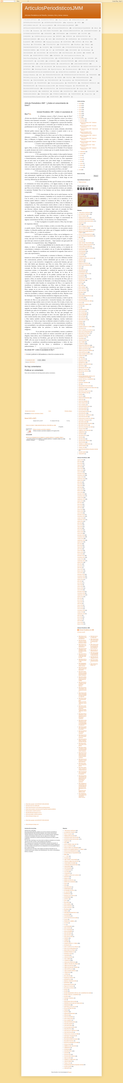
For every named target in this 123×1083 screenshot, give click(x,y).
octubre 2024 (80, 497)
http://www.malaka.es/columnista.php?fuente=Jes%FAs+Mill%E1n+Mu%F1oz (83, 701)
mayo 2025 (80, 485)
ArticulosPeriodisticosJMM (54, 8)
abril (81, 161)
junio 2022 (79, 545)
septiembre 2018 (81, 613)
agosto (81, 153)
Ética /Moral (26, 44)
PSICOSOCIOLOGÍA (28, 85)
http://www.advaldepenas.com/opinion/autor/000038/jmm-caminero (83, 673)
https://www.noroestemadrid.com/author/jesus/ (82, 645)
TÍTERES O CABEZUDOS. (60, 94)
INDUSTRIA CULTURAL (47, 58)
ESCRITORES (67, 41)
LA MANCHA (52, 61)
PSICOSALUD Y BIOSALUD (88, 83)
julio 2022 (79, 543)
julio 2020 (79, 581)
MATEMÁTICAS (75, 66)
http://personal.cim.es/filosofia (94, 637)
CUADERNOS (73, 33)
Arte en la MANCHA (47, 25)
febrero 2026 (80, 470)
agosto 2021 (80, 562)
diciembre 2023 (81, 514)
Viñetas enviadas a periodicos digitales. (42, 429)
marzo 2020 (80, 586)
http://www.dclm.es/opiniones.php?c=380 (83, 660)
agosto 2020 (80, 579)
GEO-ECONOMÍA (28, 52)
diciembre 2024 (81, 494)
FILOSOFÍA (46, 47)
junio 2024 (79, 504)
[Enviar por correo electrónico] (38, 360)
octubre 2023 (80, 518)
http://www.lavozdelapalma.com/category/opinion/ (83, 760)
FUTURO (42, 50)
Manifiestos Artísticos (61, 66)
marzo (81, 163)
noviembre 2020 (81, 576)
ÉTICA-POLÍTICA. (65, 44)
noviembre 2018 (81, 610)
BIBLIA (96, 28)
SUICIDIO (80, 91)
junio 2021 (79, 566)
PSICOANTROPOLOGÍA (81, 80)
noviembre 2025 (81, 475)
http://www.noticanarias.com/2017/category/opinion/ (83, 769)
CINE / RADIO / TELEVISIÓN (50, 30)
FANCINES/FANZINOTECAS (30, 47)
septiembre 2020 (81, 577)
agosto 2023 (80, 521)
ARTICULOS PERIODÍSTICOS (60, 28)
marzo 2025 (80, 489)
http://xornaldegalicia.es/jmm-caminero (83, 732)
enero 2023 (80, 533)
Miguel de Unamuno (56, 69)
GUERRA (79, 52)
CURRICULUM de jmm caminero (43, 36)
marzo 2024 (80, 509)
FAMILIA (87, 44)
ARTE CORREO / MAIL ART (30, 25)
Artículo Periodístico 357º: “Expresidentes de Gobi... (86, 133)
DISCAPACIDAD (60, 39)
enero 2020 (80, 589)
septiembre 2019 (81, 595)
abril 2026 (79, 466)
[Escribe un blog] (40, 360)
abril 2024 (79, 507)
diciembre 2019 (81, 591)
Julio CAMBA (40, 61)
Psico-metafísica (66, 80)
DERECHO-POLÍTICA (82, 36)
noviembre (82, 120)
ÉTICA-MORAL (38, 44)
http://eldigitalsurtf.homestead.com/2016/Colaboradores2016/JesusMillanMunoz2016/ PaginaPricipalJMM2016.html (82, 788)
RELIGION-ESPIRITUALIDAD (31, 88)
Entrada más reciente (30, 411)
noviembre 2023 (81, 516)
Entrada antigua (68, 411)
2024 (80, 107)
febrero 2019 (80, 607)
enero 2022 (80, 554)
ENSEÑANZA (38, 41)
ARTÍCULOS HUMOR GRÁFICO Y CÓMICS (35, 28)
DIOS (50, 39)
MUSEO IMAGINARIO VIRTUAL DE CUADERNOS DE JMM (39, 72)
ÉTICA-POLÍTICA (51, 44)
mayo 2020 (80, 584)
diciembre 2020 (81, 574)
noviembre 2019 (81, 593)
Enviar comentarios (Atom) (37, 413)
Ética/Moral (77, 44)
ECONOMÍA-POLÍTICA (87, 39)
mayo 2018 (80, 618)
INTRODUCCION (79, 58)
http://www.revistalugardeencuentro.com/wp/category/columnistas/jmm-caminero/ (83, 723)
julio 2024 (79, 502)
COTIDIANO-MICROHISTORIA (31, 33)
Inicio (50, 411)
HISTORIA (26, 55)
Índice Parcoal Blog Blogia (30, 58)
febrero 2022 (80, 552)
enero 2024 (80, 513)
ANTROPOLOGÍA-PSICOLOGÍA (31, 22)
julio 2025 (79, 482)
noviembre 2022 (81, 536)
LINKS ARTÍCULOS (64, 63)
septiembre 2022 (81, 540)
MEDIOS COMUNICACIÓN (91, 66)
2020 (80, 115)
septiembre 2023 (81, 519)
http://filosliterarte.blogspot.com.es (94, 657)
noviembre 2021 (81, 557)
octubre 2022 (80, 538)
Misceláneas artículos (71, 69)
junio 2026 (79, 463)
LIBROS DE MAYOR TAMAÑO (47, 63)
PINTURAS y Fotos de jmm (30, 77)
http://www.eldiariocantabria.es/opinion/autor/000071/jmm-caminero (83, 749)
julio (81, 155)
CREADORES (48, 33)
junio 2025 (79, 483)
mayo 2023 (80, 526)
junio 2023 (79, 524)
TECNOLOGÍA (91, 91)
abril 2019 (79, 603)
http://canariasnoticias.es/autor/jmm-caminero (82, 773)
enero (81, 167)
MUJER (92, 69)
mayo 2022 (80, 547)
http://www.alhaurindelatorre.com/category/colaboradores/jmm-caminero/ (83, 716)
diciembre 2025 (81, 473)
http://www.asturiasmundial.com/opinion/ (82, 744)
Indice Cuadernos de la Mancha (72, 55)
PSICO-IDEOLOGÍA (53, 80)
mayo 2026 (80, 465)
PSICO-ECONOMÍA (38, 80)
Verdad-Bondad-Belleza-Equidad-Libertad (34, 96)
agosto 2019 (80, 596)
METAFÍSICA (26, 69)
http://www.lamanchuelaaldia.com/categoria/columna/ (83, 689)
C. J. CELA (26, 30)
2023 (80, 109)
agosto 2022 (80, 542)
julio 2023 (79, 523)
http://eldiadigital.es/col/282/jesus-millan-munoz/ (82, 664)
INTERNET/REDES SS (64, 58)
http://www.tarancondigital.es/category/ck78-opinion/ (82, 684)
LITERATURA (27, 66)
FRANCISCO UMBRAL (29, 50)
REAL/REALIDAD (80, 85)
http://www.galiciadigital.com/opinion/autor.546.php (83, 740)
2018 (80, 169)
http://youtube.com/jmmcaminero (94, 650)
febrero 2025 (80, 490)
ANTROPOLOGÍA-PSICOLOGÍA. (53, 22)
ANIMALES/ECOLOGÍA (78, 19)
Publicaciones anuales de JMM (46, 85)
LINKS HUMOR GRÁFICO (81, 63)
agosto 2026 (80, 459)
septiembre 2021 (81, 560)
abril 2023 (79, 528)
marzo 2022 (80, 550)
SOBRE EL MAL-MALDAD (30, 91)
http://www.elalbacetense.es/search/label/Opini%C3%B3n (82, 678)
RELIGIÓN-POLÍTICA (49, 88)
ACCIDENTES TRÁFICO (47, 19)
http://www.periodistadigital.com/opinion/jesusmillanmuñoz (82, 650)
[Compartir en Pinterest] (45, 360)
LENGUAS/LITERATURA (67, 61)
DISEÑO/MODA (73, 39)
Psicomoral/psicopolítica (57, 83)
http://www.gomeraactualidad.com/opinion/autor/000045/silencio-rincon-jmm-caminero (82, 778)
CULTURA (84, 33)
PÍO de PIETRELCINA (47, 77)
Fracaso (87, 47)
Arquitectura (70, 22)
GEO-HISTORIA (41, 52)
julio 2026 (79, 461)
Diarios (43, 39)
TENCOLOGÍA (45, 94)
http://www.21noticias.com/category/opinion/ (82, 736)
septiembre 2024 (81, 499)
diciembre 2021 (81, 555)
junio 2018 (79, 617)
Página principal (82, 182)
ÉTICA (87, 41)
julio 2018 (79, 615)
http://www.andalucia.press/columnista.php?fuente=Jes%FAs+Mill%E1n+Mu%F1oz (83, 709)
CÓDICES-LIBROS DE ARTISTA (71, 30)
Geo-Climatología (85, 50)
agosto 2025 (80, 480)
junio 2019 (79, 600)
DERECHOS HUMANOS (29, 39)
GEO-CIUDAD (73, 50)
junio (81, 157)
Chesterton (36, 30)
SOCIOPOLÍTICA (68, 91)
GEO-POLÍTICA (53, 52)
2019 (80, 117)
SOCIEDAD (56, 91)
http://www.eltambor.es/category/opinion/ (82, 764)
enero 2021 (80, 572)
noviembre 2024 (81, 495)
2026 (80, 103)
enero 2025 (80, 492)
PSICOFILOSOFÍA (28, 83)
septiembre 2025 (81, 478)
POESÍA (59, 77)
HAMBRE (88, 52)
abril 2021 (79, 567)
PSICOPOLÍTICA (72, 83)
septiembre (82, 151)
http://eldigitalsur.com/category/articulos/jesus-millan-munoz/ (82, 795)
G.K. (50, 50)
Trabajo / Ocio (88, 94)
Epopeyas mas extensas (52, 41)
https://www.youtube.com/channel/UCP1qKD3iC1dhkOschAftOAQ (94, 646)
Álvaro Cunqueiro (63, 19)
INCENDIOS (57, 55)
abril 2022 (79, 548)
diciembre (82, 119)
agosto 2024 (80, 501)
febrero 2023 (80, 531)
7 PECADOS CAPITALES (30, 19)
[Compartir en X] (41, 360)
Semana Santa (83, 88)
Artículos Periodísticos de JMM (86, 630)
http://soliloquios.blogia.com (94, 664)
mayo (81, 159)
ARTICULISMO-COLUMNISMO (65, 25)
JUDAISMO (91, 58)
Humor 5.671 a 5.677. (30, 418)
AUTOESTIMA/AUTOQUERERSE (81, 28)
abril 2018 (79, 620)
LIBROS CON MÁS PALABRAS (86, 61)
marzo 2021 (80, 569)
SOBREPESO (45, 91)
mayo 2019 (80, 601)
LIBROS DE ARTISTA (29, 63)
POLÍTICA (69, 77)
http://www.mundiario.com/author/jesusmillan (82, 728)
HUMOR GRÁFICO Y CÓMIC (40, 55)
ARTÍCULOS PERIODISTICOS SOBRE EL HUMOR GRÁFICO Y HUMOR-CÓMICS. (45, 437)
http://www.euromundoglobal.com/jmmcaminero (83, 637)
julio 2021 (79, 564)
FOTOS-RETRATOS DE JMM (73, 47)
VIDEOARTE (66, 96)
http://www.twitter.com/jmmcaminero (94, 661)
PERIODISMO (93, 74)
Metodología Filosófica (41, 69)
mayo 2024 (80, 506)
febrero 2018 (80, 624)
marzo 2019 (80, 605)
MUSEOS (82, 72)
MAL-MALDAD (48, 66)
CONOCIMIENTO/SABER (90, 30)
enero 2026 (80, 471)
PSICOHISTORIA (41, 83)
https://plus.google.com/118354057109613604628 (94, 654)
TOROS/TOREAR (76, 94)
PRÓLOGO (26, 80)
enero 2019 (80, 608)
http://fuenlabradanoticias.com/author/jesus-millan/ (82, 641)
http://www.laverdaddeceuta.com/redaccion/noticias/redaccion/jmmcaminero (82, 755)
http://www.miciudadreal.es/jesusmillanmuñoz (83, 669)
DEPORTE (59, 36)
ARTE (78, 22)
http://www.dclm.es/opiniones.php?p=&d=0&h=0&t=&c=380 (83, 655)
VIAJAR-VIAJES (54, 96)
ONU (40, 74)
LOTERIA (37, 66)
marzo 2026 (80, 468)
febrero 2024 (80, 511)
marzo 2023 (80, 530)
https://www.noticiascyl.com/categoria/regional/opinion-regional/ (83, 694)
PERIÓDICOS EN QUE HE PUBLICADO (74, 74)
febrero (82, 165)
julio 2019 (79, 598)
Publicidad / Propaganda (65, 85)
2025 (80, 105)
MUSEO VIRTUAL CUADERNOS (67, 72)
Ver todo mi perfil (81, 632)
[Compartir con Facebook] (43, 360)
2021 (80, 113)
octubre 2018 (80, 612)
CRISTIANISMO (60, 33)
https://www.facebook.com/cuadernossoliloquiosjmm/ (94, 641)
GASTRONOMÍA (59, 50)
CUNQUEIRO (27, 36)
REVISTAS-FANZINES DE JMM (67, 88)
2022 (80, 111)
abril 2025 (79, 487)
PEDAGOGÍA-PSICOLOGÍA (53, 74)
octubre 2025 (80, 477)
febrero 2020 (80, 588)
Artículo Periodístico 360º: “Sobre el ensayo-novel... (88, 142)
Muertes (84, 69)
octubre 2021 (80, 559)
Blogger (69, 1072)
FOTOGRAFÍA (57, 47)
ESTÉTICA (78, 41)
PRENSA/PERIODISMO (82, 77)
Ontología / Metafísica (29, 74)
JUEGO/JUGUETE (28, 61)
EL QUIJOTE (26, 41)
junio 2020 (79, 583)
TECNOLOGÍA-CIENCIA (29, 94)
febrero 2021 (80, 571)
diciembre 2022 (81, 535)
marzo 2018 (80, 622)
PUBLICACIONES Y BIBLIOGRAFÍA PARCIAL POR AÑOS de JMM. (41, 425)
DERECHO (69, 36)
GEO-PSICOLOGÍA (67, 52)
